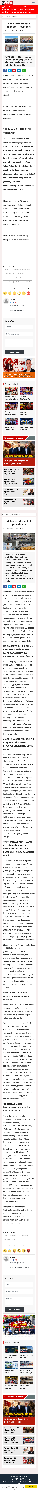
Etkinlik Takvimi (16, 12)
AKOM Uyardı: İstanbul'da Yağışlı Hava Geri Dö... (26, 1373)
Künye (4, 1481)
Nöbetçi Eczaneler (17, 9)
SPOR (14, 17)
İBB (5, 1235)
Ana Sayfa (7, 17)
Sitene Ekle (30, 1481)
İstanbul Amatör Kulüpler (23, 282)
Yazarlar (17, 7)
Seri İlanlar (6, 12)
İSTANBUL (15, 514)
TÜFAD (6, 269)
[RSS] (25, 1480)
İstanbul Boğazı (9, 274)
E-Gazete (26, 7)
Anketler (7, 9)
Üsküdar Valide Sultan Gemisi (21, 269)
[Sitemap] (29, 1480)
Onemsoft (22, 1478)
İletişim (19, 1483)
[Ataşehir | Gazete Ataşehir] (7, 2)
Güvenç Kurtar (8, 278)
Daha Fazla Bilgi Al (26, 1489)
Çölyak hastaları (24, 1235)
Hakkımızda (22, 1481)
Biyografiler (27, 12)
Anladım (31, 1486)
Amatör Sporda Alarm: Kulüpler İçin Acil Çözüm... (11, 399)
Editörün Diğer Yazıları (17, 305)
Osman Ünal (8, 282)
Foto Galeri (8, 7)
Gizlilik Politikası (13, 1481)
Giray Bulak (19, 278)
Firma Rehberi (29, 9)
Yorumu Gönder (14, 352)
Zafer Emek (21, 274)
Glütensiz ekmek (9, 1239)
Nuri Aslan (13, 1235)
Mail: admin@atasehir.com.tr (19, 310)
